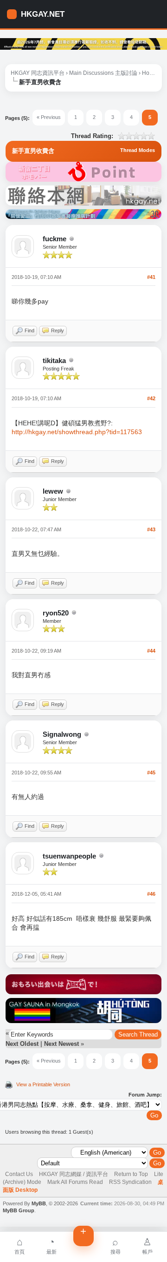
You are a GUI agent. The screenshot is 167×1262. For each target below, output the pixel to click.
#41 (151, 277)
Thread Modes (137, 150)
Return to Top (131, 1174)
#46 (151, 894)
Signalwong (62, 734)
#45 (151, 772)
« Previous (49, 117)
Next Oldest (22, 1043)
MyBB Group (18, 1210)
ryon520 (56, 613)
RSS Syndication (130, 1182)
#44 (151, 651)
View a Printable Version (43, 1084)
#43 (151, 529)
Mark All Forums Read (75, 1182)
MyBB (39, 1203)
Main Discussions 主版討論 (103, 73)
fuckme (54, 239)
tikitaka (54, 360)
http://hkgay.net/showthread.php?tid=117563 (77, 432)
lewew (53, 491)
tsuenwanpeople (69, 856)
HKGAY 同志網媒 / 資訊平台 (73, 1174)
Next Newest (61, 1043)
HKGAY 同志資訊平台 (37, 73)
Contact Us (19, 1174)
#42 (151, 398)
